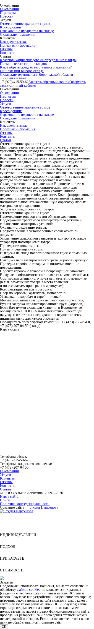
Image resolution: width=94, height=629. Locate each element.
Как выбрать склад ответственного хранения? (36, 67)
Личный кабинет (13, 78)
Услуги (5, 104)
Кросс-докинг (11, 27)
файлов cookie (28, 589)
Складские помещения (17, 34)
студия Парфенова (44, 507)
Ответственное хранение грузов (25, 23)
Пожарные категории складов (23, 64)
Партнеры (8, 13)
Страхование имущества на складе (27, 31)
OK (4, 626)
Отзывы (6, 49)
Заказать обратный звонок (49, 82)
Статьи (5, 140)
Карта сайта (9, 496)
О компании (9, 9)
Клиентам (8, 478)
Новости (6, 16)
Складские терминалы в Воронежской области (36, 74)
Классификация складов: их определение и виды (38, 60)
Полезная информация (17, 45)
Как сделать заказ (13, 42)
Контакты (7, 53)
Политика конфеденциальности (25, 504)
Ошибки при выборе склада (22, 71)
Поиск (5, 500)
